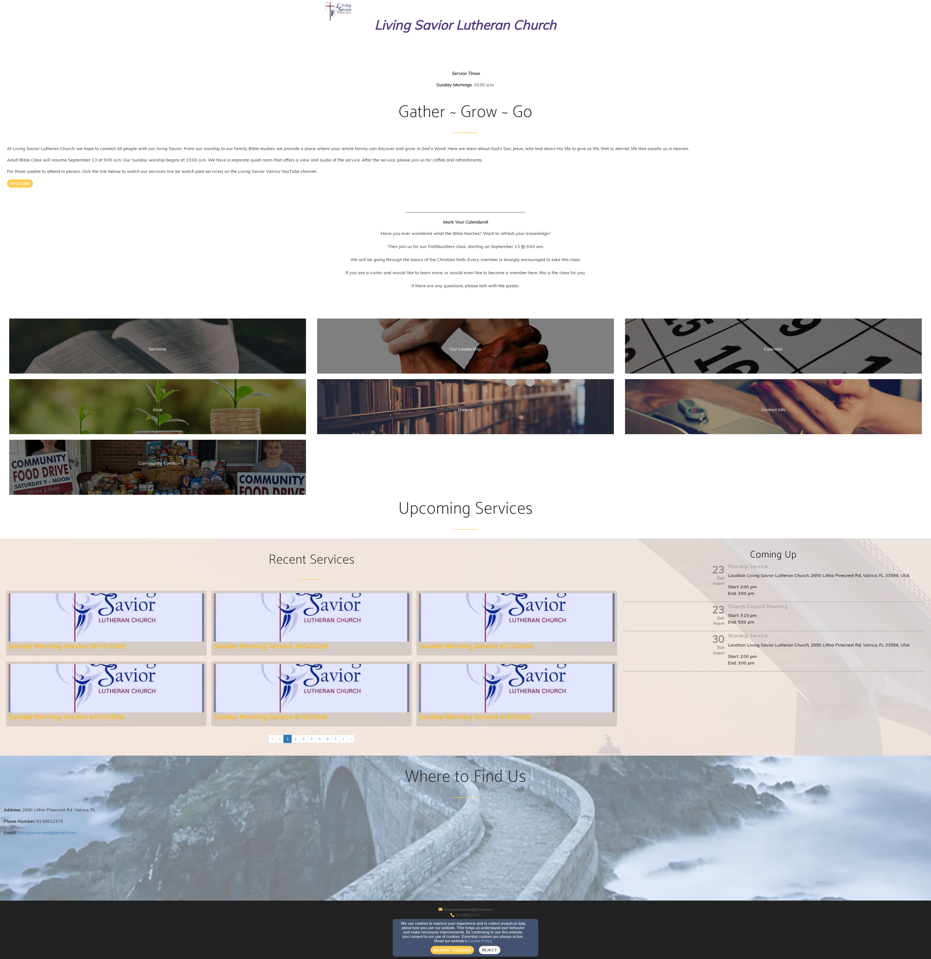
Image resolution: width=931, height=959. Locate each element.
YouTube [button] (20, 183)
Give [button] (567, 7)
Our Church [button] (479, 7)
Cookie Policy (480, 941)
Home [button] (456, 7)
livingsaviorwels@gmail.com (468, 909)
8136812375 (468, 914)
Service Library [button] (515, 7)
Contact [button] (547, 7)
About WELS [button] (589, 7)
